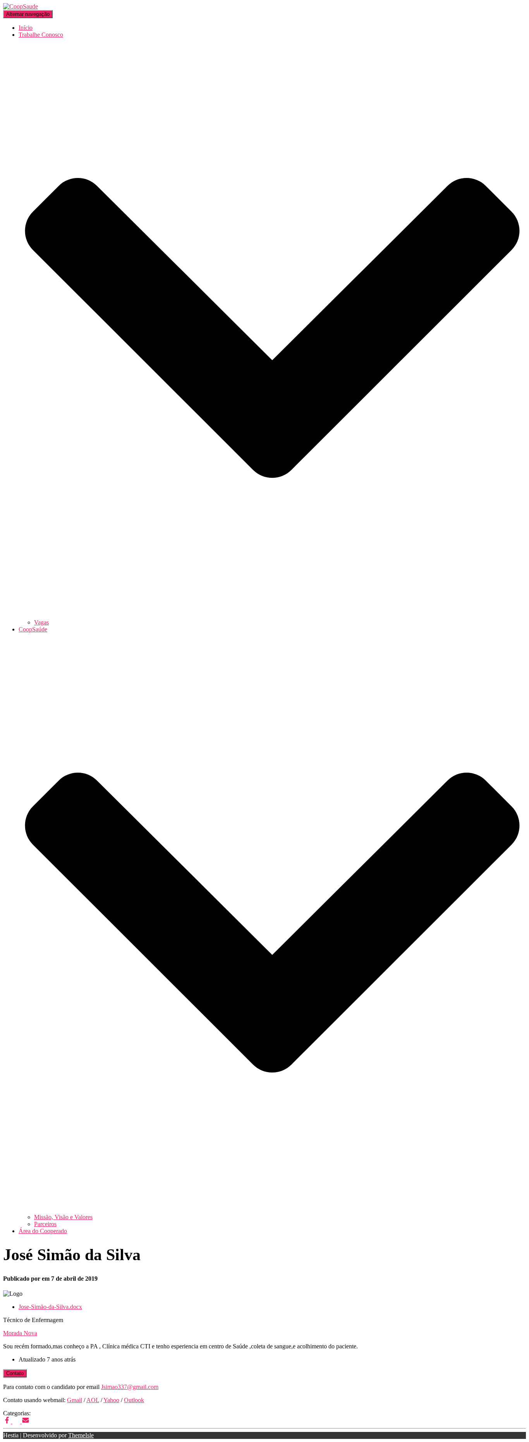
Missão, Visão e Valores (63, 1217)
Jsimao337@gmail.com (129, 1387)
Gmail (74, 1400)
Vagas (41, 622)
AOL (92, 1400)
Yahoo (111, 1400)
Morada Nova (20, 1333)
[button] (272, 615)
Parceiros (45, 1224)
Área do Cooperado (43, 1231)
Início (26, 27)
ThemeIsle (81, 1435)
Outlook (134, 1400)
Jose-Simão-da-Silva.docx (50, 1306)
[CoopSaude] (20, 6)
